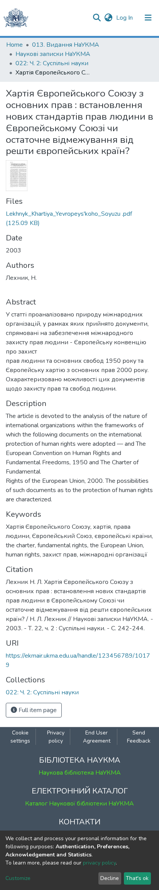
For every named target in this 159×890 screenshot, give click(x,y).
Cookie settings (20, 736)
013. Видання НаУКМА (65, 45)
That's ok (137, 878)
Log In (125, 18)
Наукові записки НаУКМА (52, 54)
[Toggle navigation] (148, 17)
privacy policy (99, 862)
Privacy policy (55, 736)
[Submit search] (96, 18)
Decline (109, 878)
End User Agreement (96, 736)
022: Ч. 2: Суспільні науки (51, 63)
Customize (17, 878)
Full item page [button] (37, 710)
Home (14, 45)
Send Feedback (139, 736)
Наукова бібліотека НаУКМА (80, 772)
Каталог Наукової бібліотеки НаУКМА (79, 803)
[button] (108, 17)
